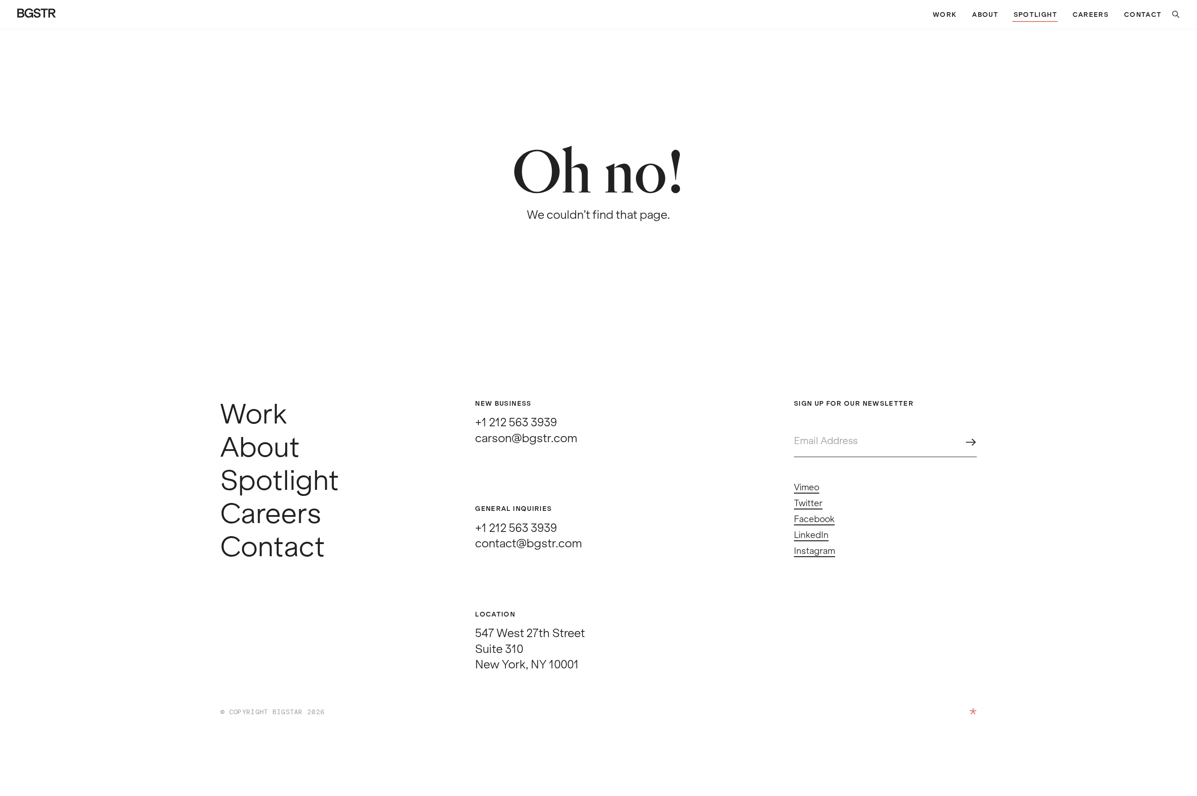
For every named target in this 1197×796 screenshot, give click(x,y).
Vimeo (806, 487)
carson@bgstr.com (526, 438)
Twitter (808, 503)
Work (945, 15)
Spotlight (1035, 15)
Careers (1091, 15)
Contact (1142, 15)
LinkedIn (811, 535)
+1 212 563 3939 (516, 422)
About (985, 15)
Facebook (814, 519)
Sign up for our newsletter (854, 404)
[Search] (1171, 15)
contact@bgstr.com (528, 543)
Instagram (814, 551)
